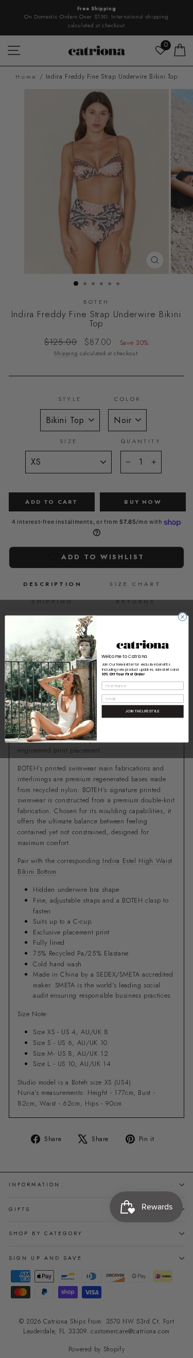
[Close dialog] (182, 617)
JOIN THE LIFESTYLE (142, 711)
